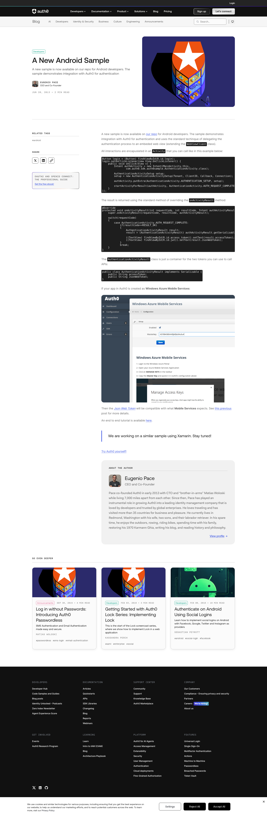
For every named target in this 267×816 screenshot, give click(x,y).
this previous (223, 408)
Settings (170, 806)
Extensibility (140, 751)
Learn (86, 741)
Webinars (88, 723)
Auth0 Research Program (45, 746)
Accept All (219, 806)
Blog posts (37, 698)
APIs (85, 698)
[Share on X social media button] (35, 160)
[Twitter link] (34, 788)
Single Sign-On (192, 746)
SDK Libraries (90, 703)
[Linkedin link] (40, 788)
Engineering (133, 21)
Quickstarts (89, 693)
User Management (143, 761)
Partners (188, 698)
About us (188, 708)
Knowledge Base (142, 698)
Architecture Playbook (94, 756)
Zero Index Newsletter (43, 708)
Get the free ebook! (44, 184)
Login (232, 3)
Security (138, 756)
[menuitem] (78, 11)
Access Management (144, 746)
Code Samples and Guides (45, 693)
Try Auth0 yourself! (113, 451)
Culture (118, 21)
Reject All (194, 806)
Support (138, 693)
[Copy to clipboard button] (51, 160)
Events (35, 741)
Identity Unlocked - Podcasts (47, 703)
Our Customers (192, 688)
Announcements (154, 21)
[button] (202, 11)
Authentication (141, 766)
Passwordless (191, 766)
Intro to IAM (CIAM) (93, 746)
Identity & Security (83, 21)
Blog (36, 21)
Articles (87, 688)
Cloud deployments (144, 771)
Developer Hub (39, 688)
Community (139, 688)
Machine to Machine (194, 761)
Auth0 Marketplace (143, 703)
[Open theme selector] (232, 21)
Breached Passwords (195, 771)
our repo (151, 134)
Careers (196, 703)
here (149, 420)
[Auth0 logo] (40, 11)
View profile (217, 536)
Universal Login (192, 741)
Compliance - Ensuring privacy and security (206, 693)
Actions (188, 756)
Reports (87, 718)
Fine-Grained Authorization (147, 776)
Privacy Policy (48, 810)
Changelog (88, 708)
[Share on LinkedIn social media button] (43, 160)
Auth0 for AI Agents (144, 741)
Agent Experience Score (44, 713)
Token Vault (190, 776)
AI (50, 21)
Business (104, 21)
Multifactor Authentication (197, 751)
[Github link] (46, 788)
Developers (62, 21)
